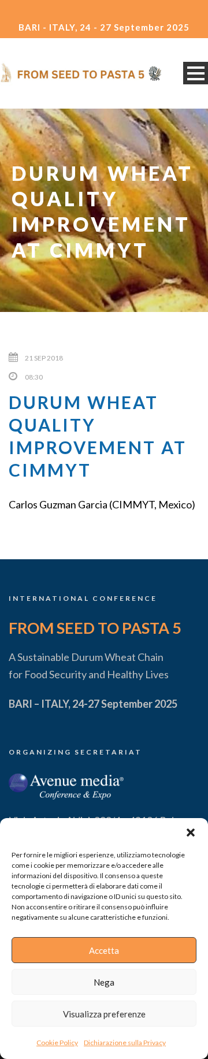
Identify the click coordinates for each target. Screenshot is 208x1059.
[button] (190, 832)
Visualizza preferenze (104, 1014)
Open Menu (195, 73)
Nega (104, 982)
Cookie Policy (57, 1042)
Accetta (104, 950)
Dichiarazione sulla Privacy (125, 1042)
